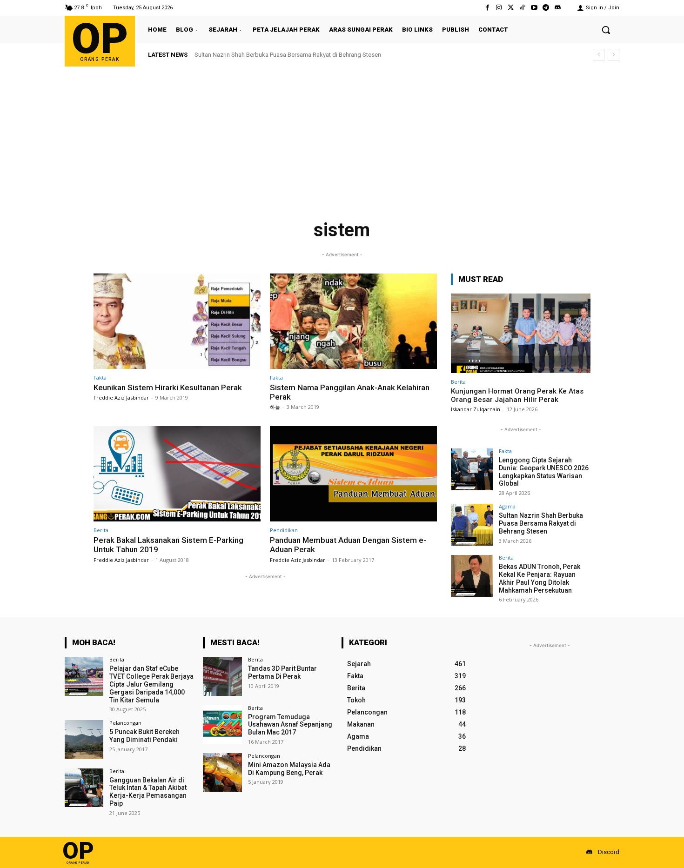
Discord (608, 851)
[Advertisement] (342, 136)
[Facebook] (487, 7)
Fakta (100, 377)
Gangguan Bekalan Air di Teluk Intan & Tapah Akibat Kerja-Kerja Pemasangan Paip (148, 791)
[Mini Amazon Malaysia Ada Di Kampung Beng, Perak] (222, 772)
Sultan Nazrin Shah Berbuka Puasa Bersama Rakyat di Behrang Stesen (541, 523)
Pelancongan (125, 722)
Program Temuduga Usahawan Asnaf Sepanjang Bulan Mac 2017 (290, 724)
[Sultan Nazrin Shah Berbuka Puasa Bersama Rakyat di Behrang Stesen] (472, 525)
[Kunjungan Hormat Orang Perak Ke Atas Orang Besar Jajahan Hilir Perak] (520, 333)
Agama (507, 506)
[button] (605, 29)
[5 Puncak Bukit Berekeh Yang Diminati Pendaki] (84, 739)
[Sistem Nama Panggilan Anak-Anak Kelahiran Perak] (353, 321)
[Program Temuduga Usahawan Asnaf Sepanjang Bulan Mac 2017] (222, 724)
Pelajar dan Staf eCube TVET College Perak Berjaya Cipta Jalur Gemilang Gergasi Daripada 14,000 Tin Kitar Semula (151, 684)
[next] (613, 54)
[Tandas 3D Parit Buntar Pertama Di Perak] (222, 676)
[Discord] (557, 7)
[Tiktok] (522, 7)
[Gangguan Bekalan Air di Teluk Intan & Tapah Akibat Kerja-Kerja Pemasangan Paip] (84, 787)
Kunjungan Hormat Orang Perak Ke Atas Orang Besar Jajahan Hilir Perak (517, 395)
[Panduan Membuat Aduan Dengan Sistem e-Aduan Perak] (353, 473)
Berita (101, 530)
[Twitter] (510, 7)
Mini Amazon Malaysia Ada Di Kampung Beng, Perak (289, 768)
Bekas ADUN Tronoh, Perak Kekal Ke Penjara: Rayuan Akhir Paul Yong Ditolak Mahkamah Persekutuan (330, 54)
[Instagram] (499, 7)
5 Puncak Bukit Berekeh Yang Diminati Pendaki (144, 735)
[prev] (598, 54)
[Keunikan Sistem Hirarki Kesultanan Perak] (177, 321)
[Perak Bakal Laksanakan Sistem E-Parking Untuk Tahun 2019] (177, 473)
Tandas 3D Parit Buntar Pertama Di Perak (282, 672)
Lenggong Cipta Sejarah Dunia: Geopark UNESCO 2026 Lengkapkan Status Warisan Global (544, 471)
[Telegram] (546, 7)
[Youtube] (534, 7)
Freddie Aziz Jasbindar (121, 397)
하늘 (275, 406)
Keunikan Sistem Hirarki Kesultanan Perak (168, 387)
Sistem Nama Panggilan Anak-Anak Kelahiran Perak (349, 392)
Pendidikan (284, 530)
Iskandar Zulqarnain (475, 409)
